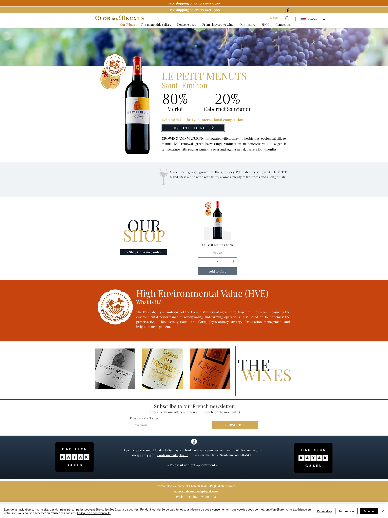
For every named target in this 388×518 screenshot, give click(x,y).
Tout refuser (346, 511)
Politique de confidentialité (94, 513)
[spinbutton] (217, 261)
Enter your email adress (145, 418)
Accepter (369, 511)
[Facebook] (287, 10)
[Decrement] (200, 261)
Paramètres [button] (324, 511)
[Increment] (233, 261)
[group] (217, 238)
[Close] (383, 511)
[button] (287, 17)
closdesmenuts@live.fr (172, 455)
